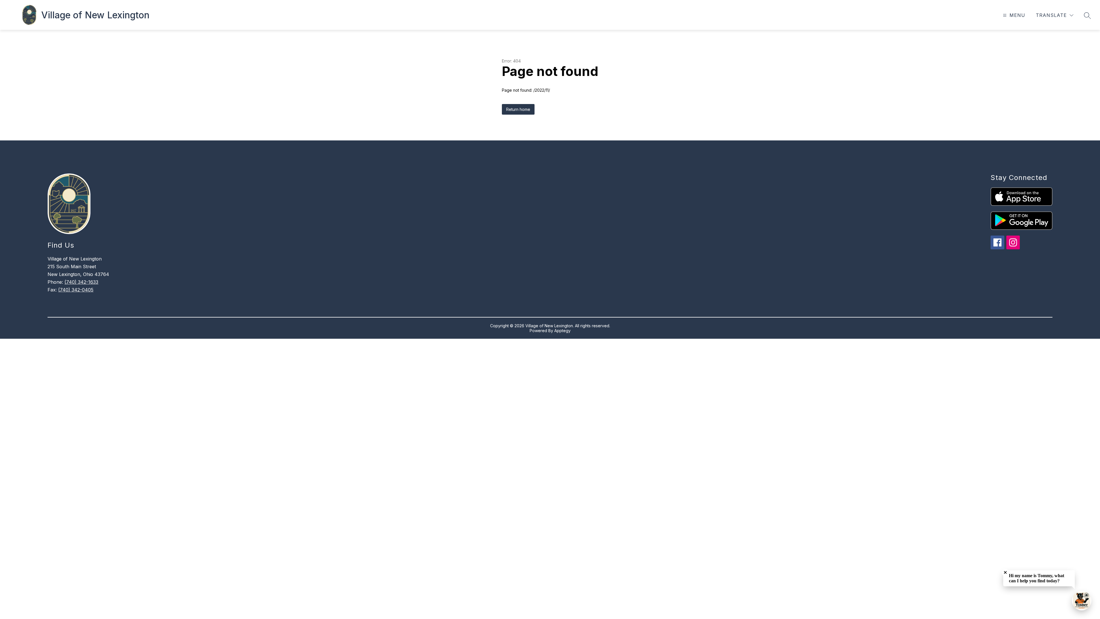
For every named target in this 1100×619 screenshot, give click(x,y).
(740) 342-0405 (75, 290)
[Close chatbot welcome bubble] (1005, 572)
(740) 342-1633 (81, 282)
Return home (518, 109)
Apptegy (562, 330)
